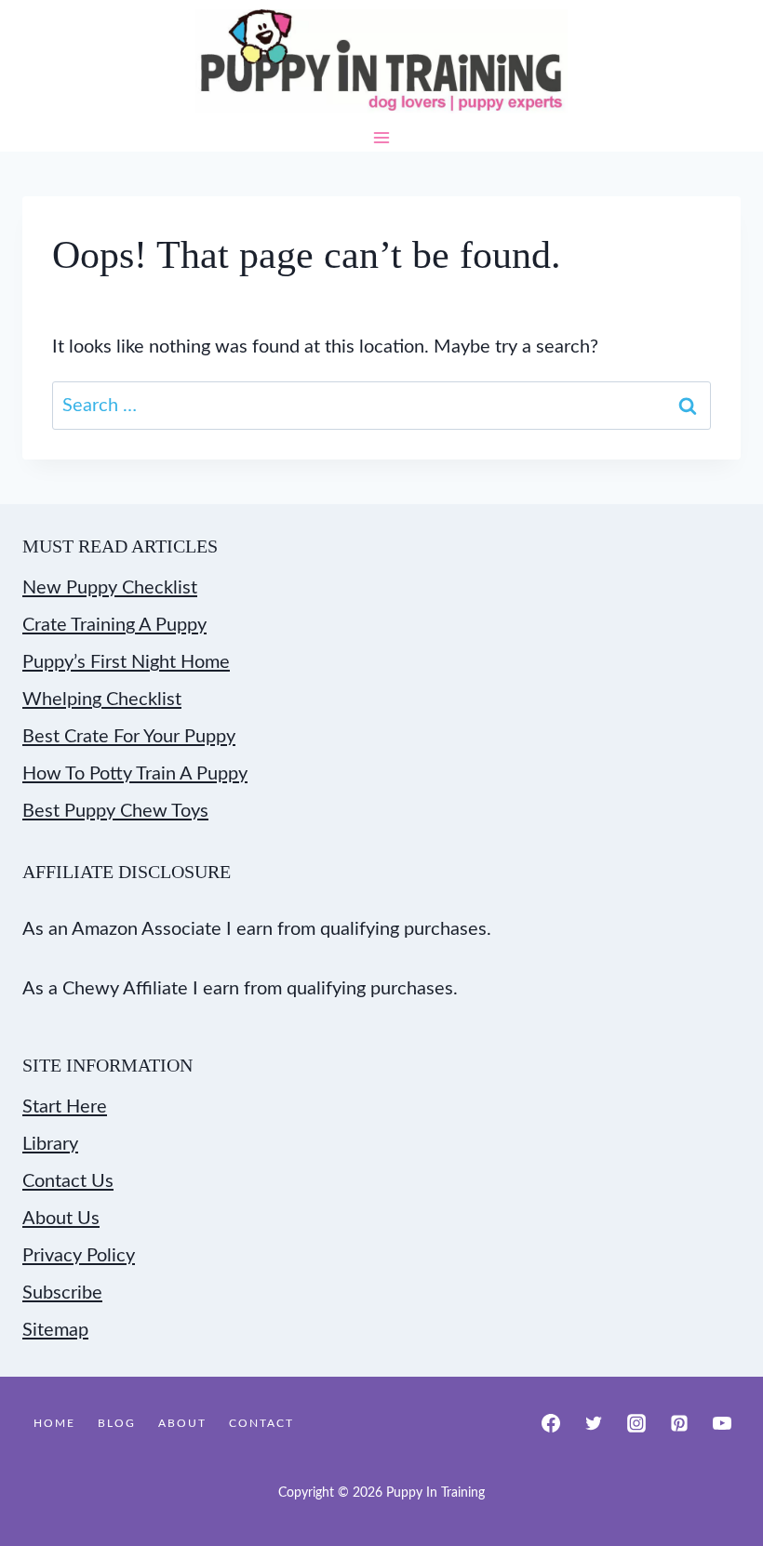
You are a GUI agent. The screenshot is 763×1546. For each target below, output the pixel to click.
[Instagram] (636, 1423)
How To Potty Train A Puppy (135, 774)
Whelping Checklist (101, 699)
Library (50, 1144)
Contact (261, 1423)
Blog (117, 1423)
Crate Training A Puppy (114, 625)
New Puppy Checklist (109, 588)
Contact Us (68, 1181)
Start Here (64, 1107)
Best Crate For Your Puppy (128, 736)
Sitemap (55, 1330)
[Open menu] (382, 137)
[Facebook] (550, 1423)
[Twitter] (593, 1423)
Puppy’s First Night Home (126, 662)
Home (54, 1423)
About (182, 1423)
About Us (61, 1218)
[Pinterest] (679, 1423)
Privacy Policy (78, 1255)
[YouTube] (722, 1423)
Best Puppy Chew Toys (115, 811)
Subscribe (62, 1293)
